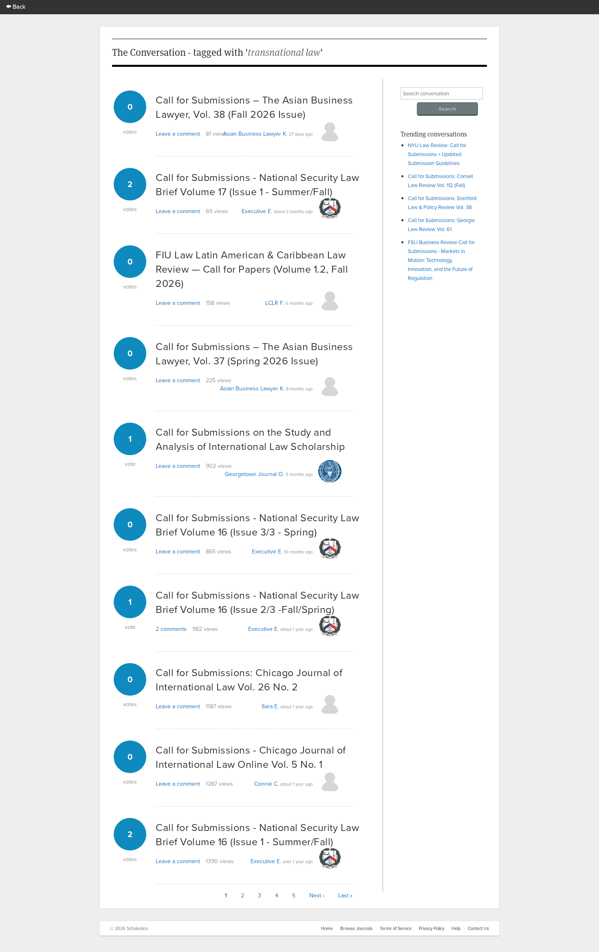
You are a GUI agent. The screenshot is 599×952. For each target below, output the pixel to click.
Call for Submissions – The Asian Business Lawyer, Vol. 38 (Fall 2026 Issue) (254, 107)
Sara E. (270, 706)
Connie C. (266, 784)
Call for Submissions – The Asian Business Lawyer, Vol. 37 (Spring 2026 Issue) (254, 353)
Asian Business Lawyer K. (255, 134)
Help (455, 928)
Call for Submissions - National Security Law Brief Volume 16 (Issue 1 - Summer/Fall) (257, 834)
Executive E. (257, 211)
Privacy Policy (431, 928)
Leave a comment (178, 134)
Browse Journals (356, 928)
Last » (345, 895)
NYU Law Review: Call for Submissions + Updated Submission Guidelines (437, 154)
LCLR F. (274, 303)
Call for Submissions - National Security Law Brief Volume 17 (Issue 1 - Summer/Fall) (257, 184)
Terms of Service (396, 928)
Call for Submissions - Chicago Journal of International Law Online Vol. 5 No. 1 (251, 757)
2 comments (171, 629)
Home (327, 928)
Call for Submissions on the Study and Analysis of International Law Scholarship (250, 439)
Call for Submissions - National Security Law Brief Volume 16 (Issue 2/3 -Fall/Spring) (257, 602)
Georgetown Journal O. (254, 474)
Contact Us (478, 928)
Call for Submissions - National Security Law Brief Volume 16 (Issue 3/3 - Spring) (257, 524)
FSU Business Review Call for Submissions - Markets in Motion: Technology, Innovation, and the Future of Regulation (441, 260)
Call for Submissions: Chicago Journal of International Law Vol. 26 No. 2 (249, 679)
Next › (316, 895)
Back (18, 6)
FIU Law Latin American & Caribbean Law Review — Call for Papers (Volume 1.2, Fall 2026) (252, 268)
